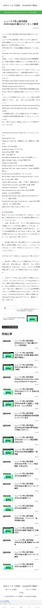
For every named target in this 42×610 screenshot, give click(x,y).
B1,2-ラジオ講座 (11, 589)
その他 (21, 592)
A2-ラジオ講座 (31, 589)
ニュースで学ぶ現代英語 (10, 327)
